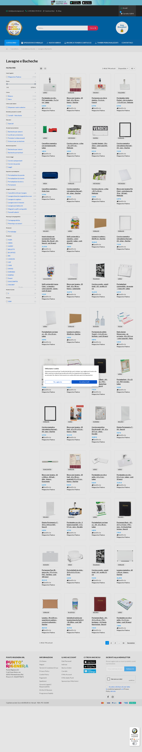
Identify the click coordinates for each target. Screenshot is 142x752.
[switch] (134, 743)
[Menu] (138, 728)
